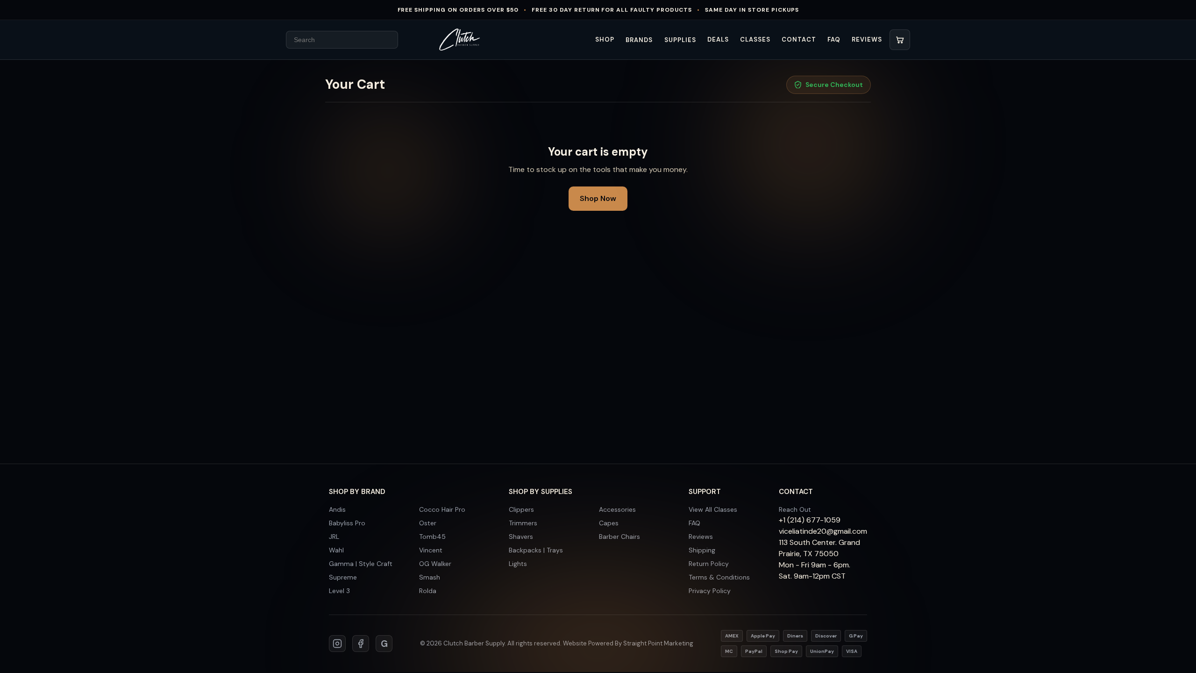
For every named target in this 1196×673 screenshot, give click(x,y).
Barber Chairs (619, 536)
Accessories (617, 509)
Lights (518, 563)
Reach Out (795, 509)
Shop (604, 39)
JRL (334, 536)
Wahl (336, 550)
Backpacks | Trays (536, 550)
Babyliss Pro (347, 523)
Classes (755, 39)
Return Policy (709, 563)
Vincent (430, 550)
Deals (718, 39)
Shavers (521, 536)
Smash (429, 577)
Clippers (521, 509)
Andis (337, 509)
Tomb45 (432, 536)
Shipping (702, 550)
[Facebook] (360, 643)
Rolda (427, 591)
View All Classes (713, 509)
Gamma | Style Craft (360, 563)
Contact (799, 39)
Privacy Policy (710, 591)
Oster (427, 523)
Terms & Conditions (719, 577)
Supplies (680, 40)
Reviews (867, 39)
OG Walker (435, 563)
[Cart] (900, 39)
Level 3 (339, 591)
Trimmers (523, 523)
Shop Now (598, 198)
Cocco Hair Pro (442, 509)
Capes (609, 523)
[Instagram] (337, 643)
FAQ (833, 39)
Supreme (343, 577)
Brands (639, 40)
